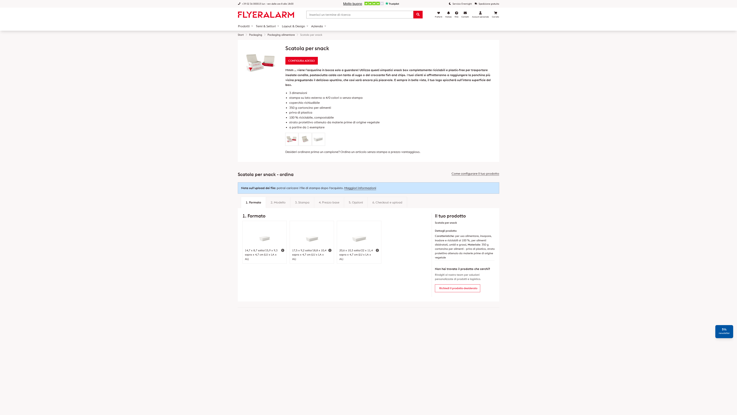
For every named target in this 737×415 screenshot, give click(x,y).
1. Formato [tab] (253, 202)
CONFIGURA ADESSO (301, 60)
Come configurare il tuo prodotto (475, 173)
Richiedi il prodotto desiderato (458, 288)
